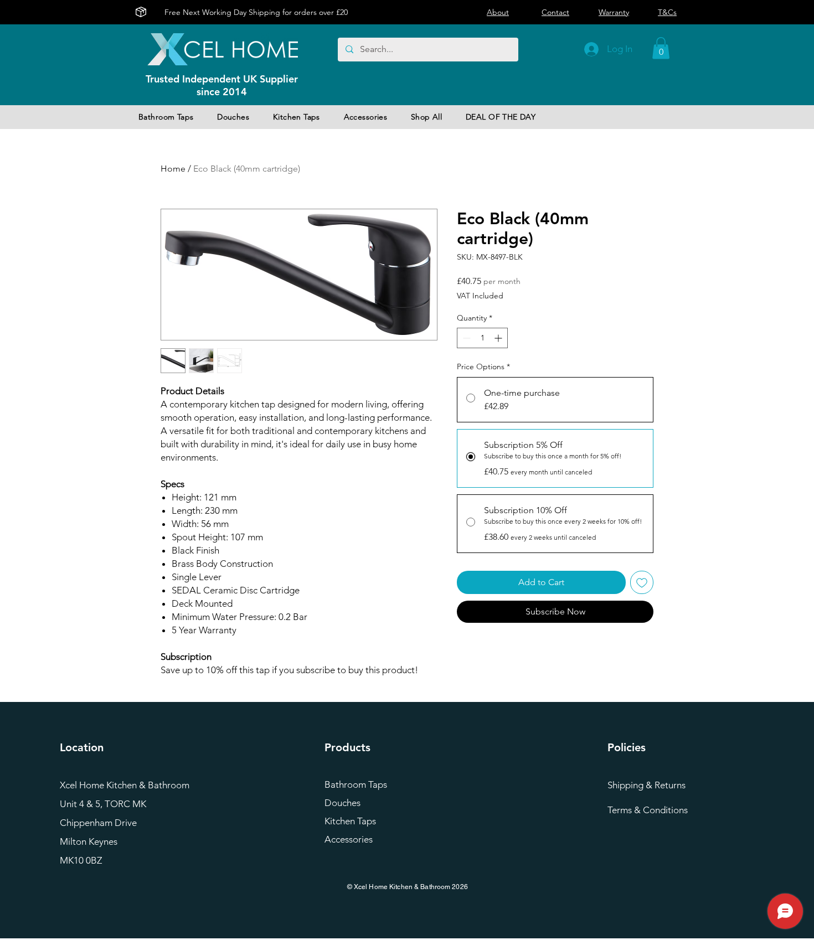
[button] (661, 48)
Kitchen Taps (350, 821)
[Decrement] (465, 338)
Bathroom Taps (355, 784)
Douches (342, 802)
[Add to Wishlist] (641, 582)
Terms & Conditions (647, 809)
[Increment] (499, 338)
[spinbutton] (482, 338)
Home (173, 168)
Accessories (348, 839)
